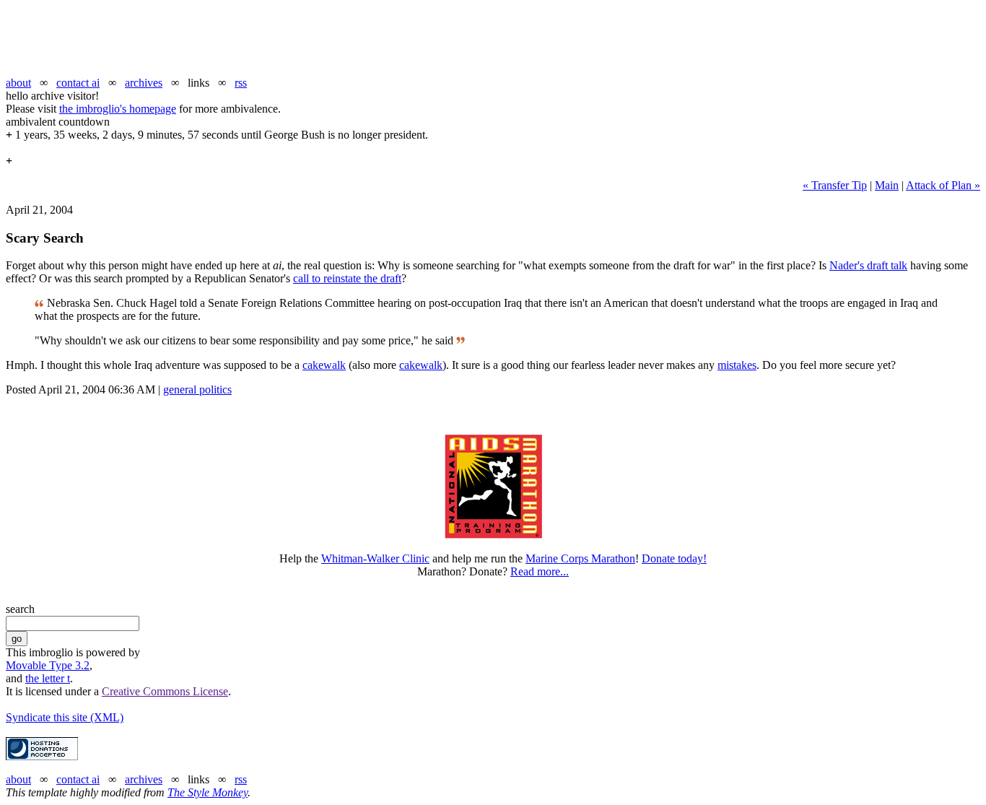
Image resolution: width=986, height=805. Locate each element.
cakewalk (324, 365)
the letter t (47, 678)
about (18, 83)
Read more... (539, 571)
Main (887, 185)
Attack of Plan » (943, 185)
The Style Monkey (207, 792)
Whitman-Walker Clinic (375, 558)
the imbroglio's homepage (117, 109)
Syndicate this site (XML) (64, 717)
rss (241, 83)
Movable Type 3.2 (48, 665)
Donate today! (674, 558)
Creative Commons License (165, 691)
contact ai (78, 83)
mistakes (736, 365)
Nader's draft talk (868, 265)
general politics (197, 389)
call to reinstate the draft (347, 278)
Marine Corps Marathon (580, 558)
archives (143, 83)
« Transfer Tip (835, 185)
